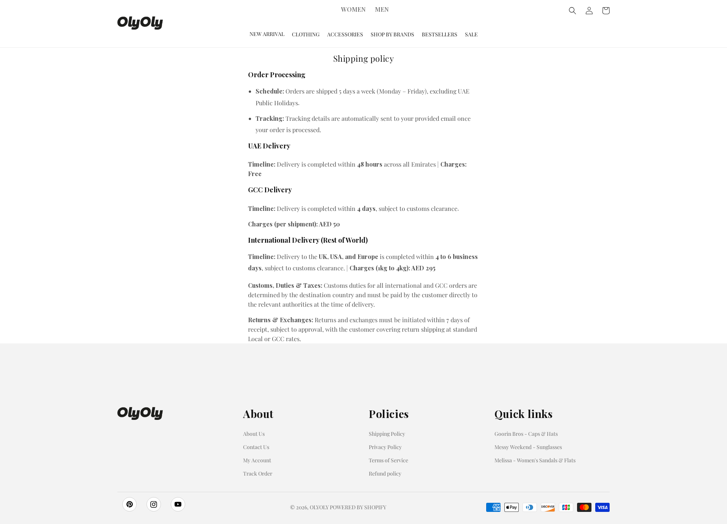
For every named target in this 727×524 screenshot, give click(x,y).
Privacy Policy (385, 447)
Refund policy (385, 473)
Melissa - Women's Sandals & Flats (535, 460)
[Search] (572, 10)
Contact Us (256, 447)
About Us (254, 433)
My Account (257, 460)
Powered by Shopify (358, 507)
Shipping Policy (387, 433)
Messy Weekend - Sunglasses (528, 447)
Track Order (257, 473)
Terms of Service (388, 460)
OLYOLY (319, 507)
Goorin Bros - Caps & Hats (526, 433)
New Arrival (267, 33)
